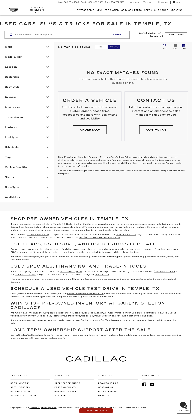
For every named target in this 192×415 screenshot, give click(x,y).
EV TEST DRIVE (85, 10)
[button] (90, 129)
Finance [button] (163, 10)
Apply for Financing (67, 383)
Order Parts (62, 395)
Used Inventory (20, 387)
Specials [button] (150, 10)
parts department (54, 338)
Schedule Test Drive (23, 395)
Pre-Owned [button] (112, 10)
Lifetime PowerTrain (100, 335)
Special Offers (20, 391)
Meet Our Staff (108, 391)
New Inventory (20, 383)
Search (117, 35)
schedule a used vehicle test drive (85, 293)
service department (167, 335)
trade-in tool (102, 274)
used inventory (96, 313)
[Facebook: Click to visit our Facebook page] (145, 384)
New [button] (99, 10)
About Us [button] (177, 10)
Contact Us (105, 387)
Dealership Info (108, 383)
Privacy (53, 408)
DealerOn (35, 408)
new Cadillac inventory (87, 320)
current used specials (39, 316)
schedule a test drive (128, 316)
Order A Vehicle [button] (176, 35)
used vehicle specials (71, 271)
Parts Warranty (65, 387)
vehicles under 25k (126, 234)
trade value (74, 316)
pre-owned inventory (38, 234)
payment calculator (25, 274)
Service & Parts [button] (131, 10)
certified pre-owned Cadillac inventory (99, 237)
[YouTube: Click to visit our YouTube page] (153, 384)
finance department (164, 271)
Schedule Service (65, 391)
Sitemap (45, 408)
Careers (103, 395)
